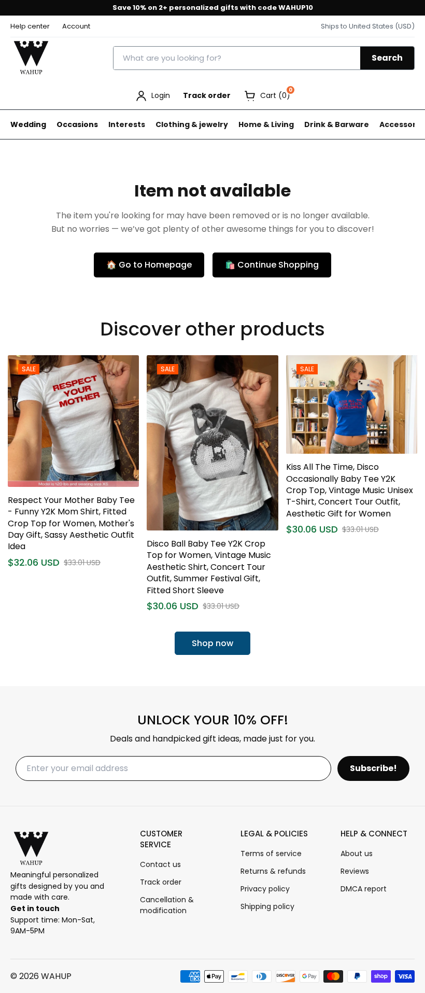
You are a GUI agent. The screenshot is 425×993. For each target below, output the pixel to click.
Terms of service (271, 853)
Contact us (160, 864)
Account (76, 26)
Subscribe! (373, 768)
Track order (207, 95)
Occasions (77, 124)
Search (387, 58)
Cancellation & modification (167, 905)
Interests (126, 124)
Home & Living (266, 124)
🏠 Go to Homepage (149, 265)
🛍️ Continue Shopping (272, 265)
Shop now (212, 643)
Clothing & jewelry (191, 124)
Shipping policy (267, 906)
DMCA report (364, 889)
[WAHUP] (31, 58)
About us (357, 853)
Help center (30, 26)
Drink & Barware (336, 124)
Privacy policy (265, 889)
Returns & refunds (273, 871)
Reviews (355, 871)
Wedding (28, 124)
